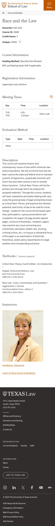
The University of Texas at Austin (23, 497)
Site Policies (8, 521)
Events (6, 467)
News (5, 462)
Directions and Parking (12, 420)
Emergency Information (13, 507)
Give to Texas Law (15, 475)
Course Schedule (15, 13)
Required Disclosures (14, 503)
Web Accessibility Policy (13, 516)
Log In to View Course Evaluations (18, 373)
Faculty (24, 445)
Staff (32, 445)
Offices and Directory (12, 416)
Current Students (10, 445)
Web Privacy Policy (11, 512)
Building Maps (9, 425)
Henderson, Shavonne (13, 365)
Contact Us (7, 429)
